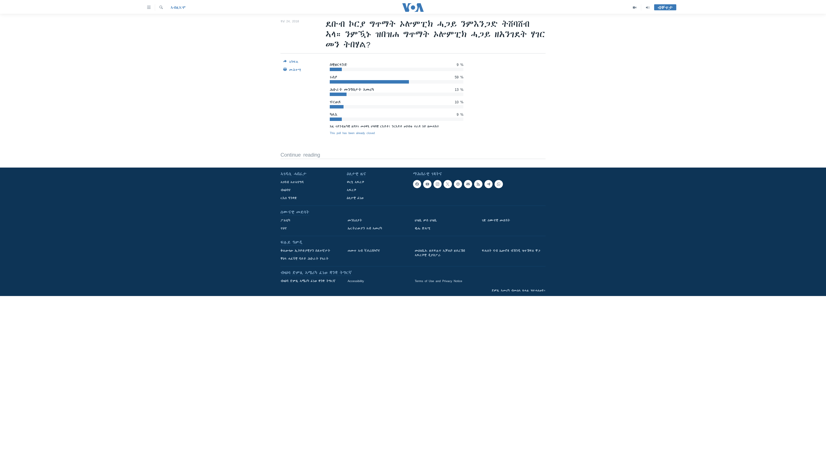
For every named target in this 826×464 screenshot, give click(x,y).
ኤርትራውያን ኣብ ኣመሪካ (365, 228)
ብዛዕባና (285, 190)
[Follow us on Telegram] (488, 184)
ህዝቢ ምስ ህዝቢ (426, 220)
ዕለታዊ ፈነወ (355, 198)
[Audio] (647, 7)
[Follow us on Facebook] (417, 184)
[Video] (634, 7)
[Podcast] (458, 184)
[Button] (290, 63)
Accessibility (356, 281)
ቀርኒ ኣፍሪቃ (355, 182)
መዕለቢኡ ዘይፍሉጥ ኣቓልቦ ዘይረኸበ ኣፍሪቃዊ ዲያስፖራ (440, 253)
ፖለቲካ (285, 220)
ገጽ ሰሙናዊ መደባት (496, 220)
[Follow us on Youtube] (427, 184)
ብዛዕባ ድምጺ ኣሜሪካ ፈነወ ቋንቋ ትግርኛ (307, 281)
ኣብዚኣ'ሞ (178, 7)
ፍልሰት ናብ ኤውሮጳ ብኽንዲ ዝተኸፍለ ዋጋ (511, 251)
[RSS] (478, 184)
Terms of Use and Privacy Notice (438, 281)
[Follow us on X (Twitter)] (448, 184)
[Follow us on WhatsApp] (499, 184)
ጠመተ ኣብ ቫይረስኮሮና (364, 251)
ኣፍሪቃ (351, 190)
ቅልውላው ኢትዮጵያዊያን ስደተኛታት (305, 251)
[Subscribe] (468, 184)
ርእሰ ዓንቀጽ (288, 198)
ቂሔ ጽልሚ (422, 228)
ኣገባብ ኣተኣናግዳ (292, 182)
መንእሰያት (355, 220)
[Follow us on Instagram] (437, 184)
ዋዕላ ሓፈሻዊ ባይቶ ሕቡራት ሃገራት (304, 259)
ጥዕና (283, 228)
